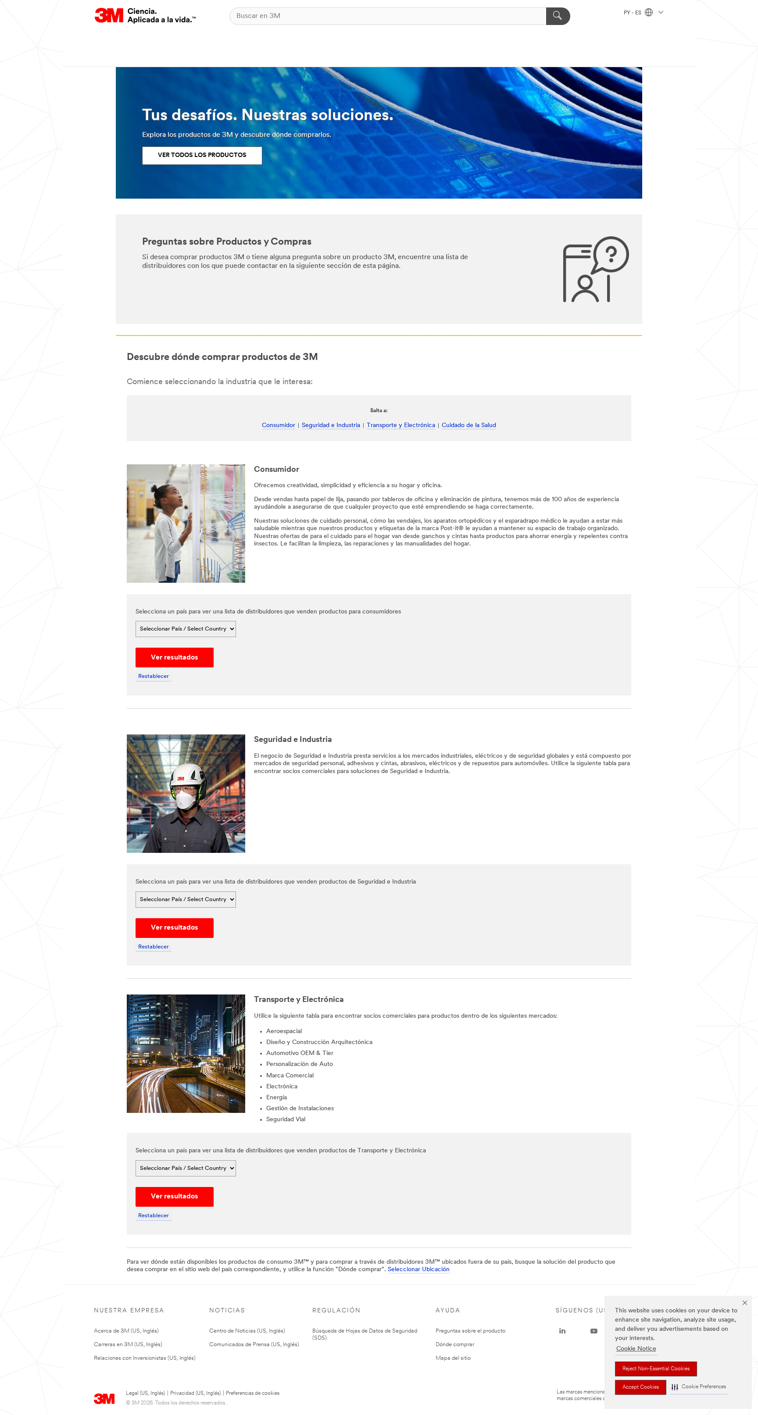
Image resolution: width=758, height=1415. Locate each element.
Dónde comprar (455, 1344)
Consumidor (278, 425)
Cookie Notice (636, 1349)
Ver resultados (174, 657)
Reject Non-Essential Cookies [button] (656, 1369)
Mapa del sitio (453, 1358)
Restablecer (153, 676)
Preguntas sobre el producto (470, 1331)
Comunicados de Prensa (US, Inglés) (254, 1344)
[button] (699, 1387)
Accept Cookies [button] (640, 1387)
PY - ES (633, 13)
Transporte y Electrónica (401, 425)
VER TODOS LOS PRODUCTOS (202, 155)
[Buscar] (558, 16)
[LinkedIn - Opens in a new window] (562, 1331)
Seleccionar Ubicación (419, 1269)
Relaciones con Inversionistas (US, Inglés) (145, 1358)
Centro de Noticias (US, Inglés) (247, 1331)
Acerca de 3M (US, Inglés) (126, 1331)
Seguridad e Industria (331, 425)
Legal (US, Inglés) (145, 1393)
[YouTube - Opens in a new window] (594, 1331)
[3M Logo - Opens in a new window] (145, 16)
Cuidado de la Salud (469, 425)
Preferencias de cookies (252, 1393)
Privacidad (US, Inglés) (195, 1393)
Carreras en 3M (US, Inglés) (128, 1344)
